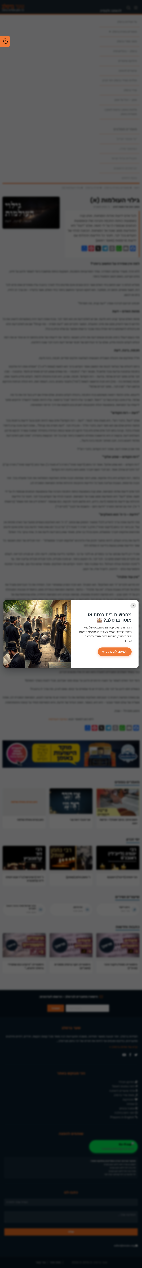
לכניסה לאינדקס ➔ (114, 651)
